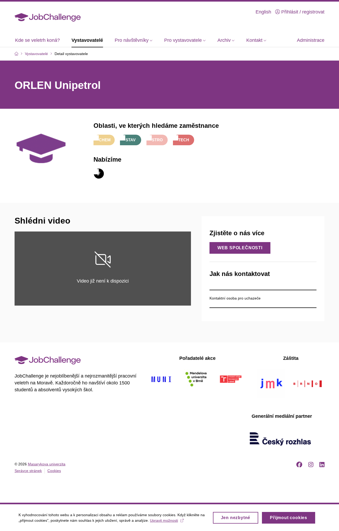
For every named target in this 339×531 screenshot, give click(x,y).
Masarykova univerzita (46, 464)
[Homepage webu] (48, 17)
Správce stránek (28, 471)
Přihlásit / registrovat (302, 12)
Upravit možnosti (164, 520)
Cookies (54, 471)
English (263, 12)
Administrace (310, 40)
